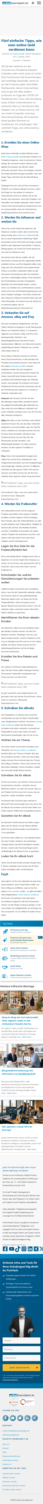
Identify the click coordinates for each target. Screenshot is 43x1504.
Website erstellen (18, 366)
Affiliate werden (9, 1477)
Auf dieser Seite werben (12, 1489)
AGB (4, 1452)
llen (18, 156)
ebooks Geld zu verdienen (25, 750)
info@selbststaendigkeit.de (18, 1431)
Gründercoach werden (11, 1473)
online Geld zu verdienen (28, 894)
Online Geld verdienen (19, 948)
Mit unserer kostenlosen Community (23, 950)
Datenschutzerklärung (10, 1380)
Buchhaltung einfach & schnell (22, 956)
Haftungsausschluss (10, 1460)
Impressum (7, 1464)
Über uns (6, 1444)
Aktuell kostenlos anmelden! (20, 932)
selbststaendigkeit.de (11, 1435)
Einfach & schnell (16, 968)
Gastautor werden (10, 1481)
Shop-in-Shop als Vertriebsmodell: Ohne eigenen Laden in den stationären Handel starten (21, 1015)
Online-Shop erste (9, 156)
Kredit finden (15, 966)
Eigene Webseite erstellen (20, 975)
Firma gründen (13, 891)
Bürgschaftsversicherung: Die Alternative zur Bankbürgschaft (21, 1070)
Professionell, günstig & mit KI (21, 977)
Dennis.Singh (18, 54)
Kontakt (6, 1448)
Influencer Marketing (26, 235)
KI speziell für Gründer (18, 942)
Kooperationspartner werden (14, 1485)
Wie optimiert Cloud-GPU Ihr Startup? (21, 1126)
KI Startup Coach (17, 930)
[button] (35, 1340)
